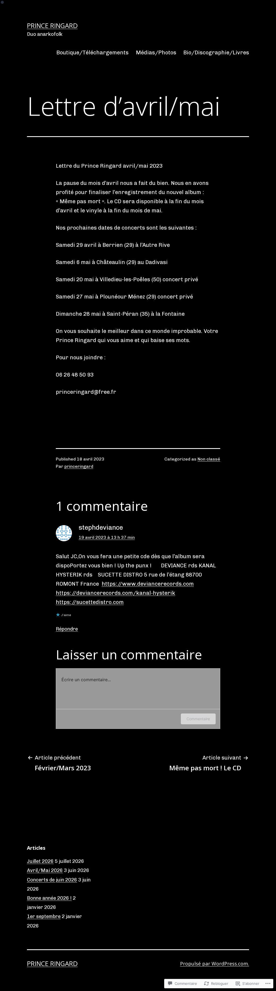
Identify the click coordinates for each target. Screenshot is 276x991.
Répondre (67, 629)
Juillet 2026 (40, 861)
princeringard (78, 466)
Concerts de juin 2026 (52, 880)
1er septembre (44, 916)
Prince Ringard (52, 25)
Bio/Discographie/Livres (216, 52)
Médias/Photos (156, 52)
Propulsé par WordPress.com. (214, 963)
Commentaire (198, 718)
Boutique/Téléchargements (92, 52)
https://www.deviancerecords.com (148, 584)
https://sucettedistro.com (90, 602)
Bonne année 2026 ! (49, 898)
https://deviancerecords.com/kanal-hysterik (115, 593)
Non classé (209, 459)
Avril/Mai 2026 (45, 870)
